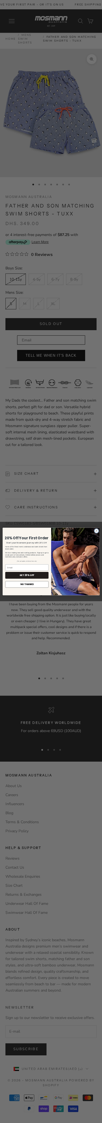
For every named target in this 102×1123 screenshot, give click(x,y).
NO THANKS (26, 584)
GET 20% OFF (26, 575)
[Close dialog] (96, 531)
